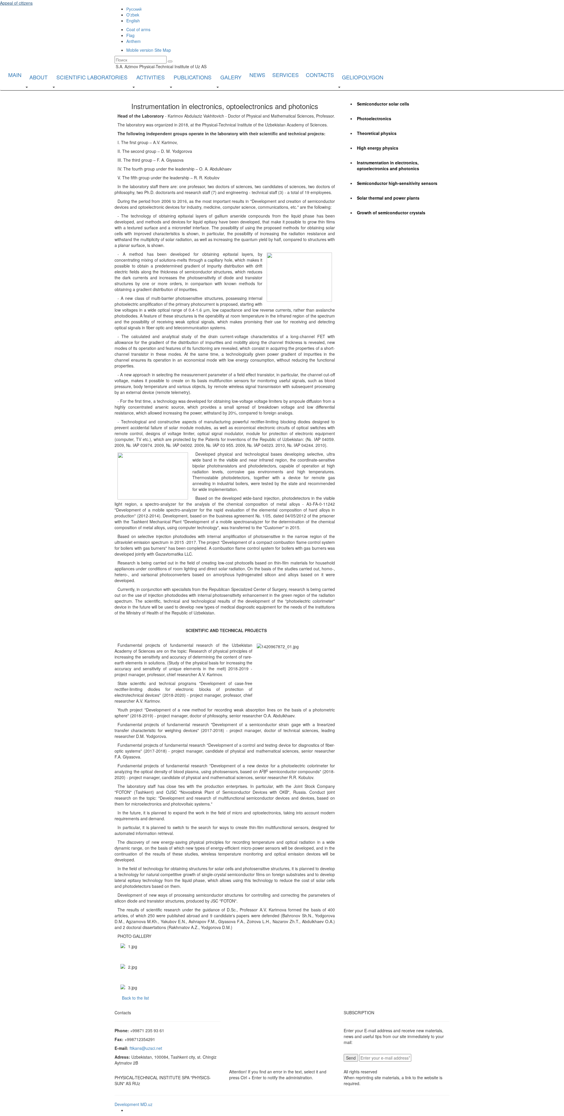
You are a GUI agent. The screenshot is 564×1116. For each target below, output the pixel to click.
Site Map (163, 50)
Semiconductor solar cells (383, 104)
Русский (134, 9)
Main (14, 74)
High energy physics (377, 148)
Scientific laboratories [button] (91, 77)
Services (285, 74)
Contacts (320, 74)
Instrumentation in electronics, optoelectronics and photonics (388, 165)
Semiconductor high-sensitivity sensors (397, 183)
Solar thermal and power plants (388, 198)
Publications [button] (193, 77)
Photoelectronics (374, 118)
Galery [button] (230, 77)
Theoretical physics (377, 133)
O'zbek (132, 15)
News (257, 74)
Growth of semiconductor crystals (391, 212)
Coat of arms (138, 29)
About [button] (38, 77)
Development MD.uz (133, 1104)
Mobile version (139, 50)
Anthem (133, 41)
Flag (130, 35)
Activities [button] (150, 77)
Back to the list (135, 998)
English (133, 21)
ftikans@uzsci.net (146, 1048)
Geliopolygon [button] (362, 77)
